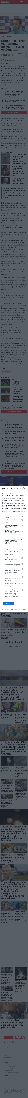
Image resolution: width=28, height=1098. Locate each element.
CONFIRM (8, 603)
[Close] (24, 488)
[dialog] (14, 549)
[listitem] (14, 517)
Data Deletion (5, 609)
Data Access (14, 609)
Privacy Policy (22, 609)
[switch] (22, 520)
